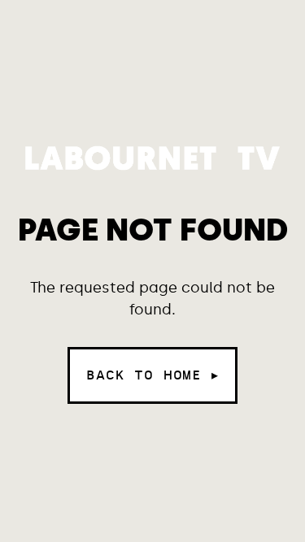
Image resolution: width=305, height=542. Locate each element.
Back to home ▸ (152, 375)
